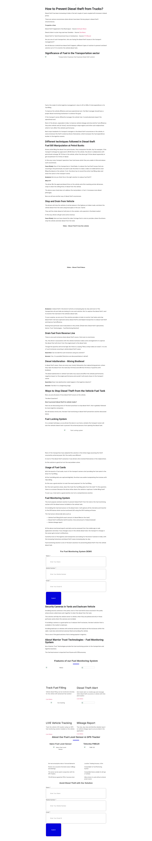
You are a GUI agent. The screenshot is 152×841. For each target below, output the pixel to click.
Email (48, 580)
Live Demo (49, 699)
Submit (53, 598)
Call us (64, 657)
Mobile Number (51, 568)
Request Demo (49, 657)
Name (48, 555)
